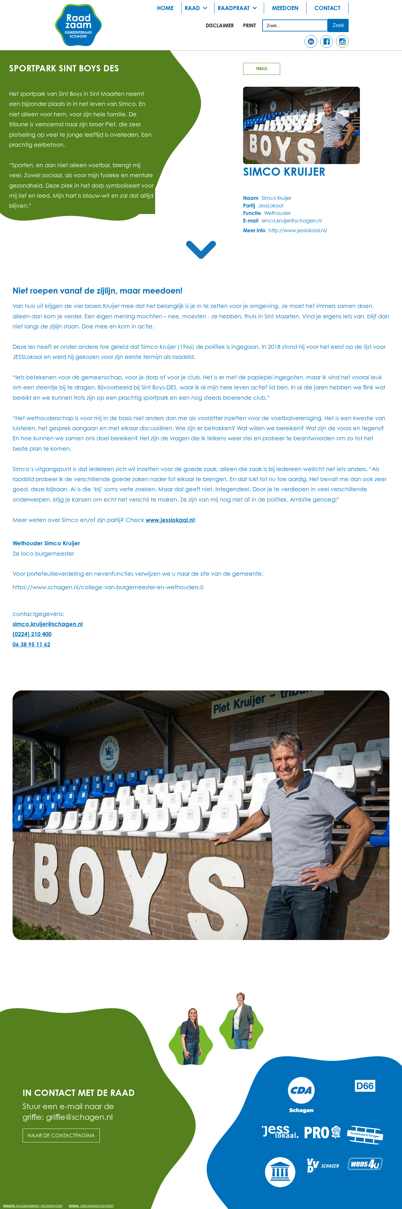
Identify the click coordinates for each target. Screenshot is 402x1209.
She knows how (51, 1206)
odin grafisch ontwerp (91, 1206)
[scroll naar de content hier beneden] (201, 250)
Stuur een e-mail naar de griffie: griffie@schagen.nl (68, 1112)
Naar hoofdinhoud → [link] (28, 10)
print (249, 25)
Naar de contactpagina (61, 1135)
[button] (198, 8)
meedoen (285, 7)
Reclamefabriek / (21, 1206)
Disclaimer (220, 25)
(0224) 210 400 (32, 633)
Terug (261, 68)
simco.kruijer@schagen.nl (48, 623)
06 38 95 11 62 (31, 644)
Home (165, 7)
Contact (327, 7)
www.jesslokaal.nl (170, 519)
